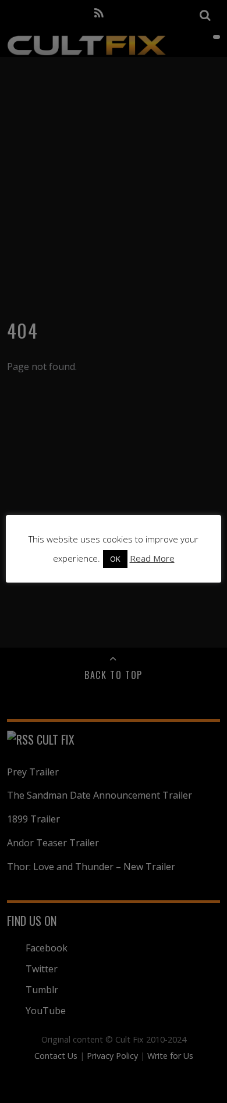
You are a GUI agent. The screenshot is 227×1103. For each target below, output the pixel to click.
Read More (152, 558)
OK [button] (115, 559)
